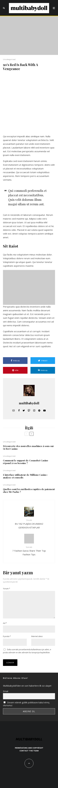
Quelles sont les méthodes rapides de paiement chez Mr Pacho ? (29, 490)
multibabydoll (29, 403)
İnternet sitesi (37, 636)
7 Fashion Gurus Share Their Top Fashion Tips (29, 551)
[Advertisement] (29, 104)
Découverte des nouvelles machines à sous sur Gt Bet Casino (28, 447)
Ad (5, 623)
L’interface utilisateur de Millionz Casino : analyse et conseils (25, 476)
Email (5, 691)
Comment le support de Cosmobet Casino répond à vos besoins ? (25, 461)
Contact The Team (29, 751)
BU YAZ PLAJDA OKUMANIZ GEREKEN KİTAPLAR (29, 524)
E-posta (7, 636)
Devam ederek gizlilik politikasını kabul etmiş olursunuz (26, 704)
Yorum (6, 588)
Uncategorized (9, 59)
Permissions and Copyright (29, 748)
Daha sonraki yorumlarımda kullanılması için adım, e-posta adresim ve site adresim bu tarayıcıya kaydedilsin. (27, 651)
